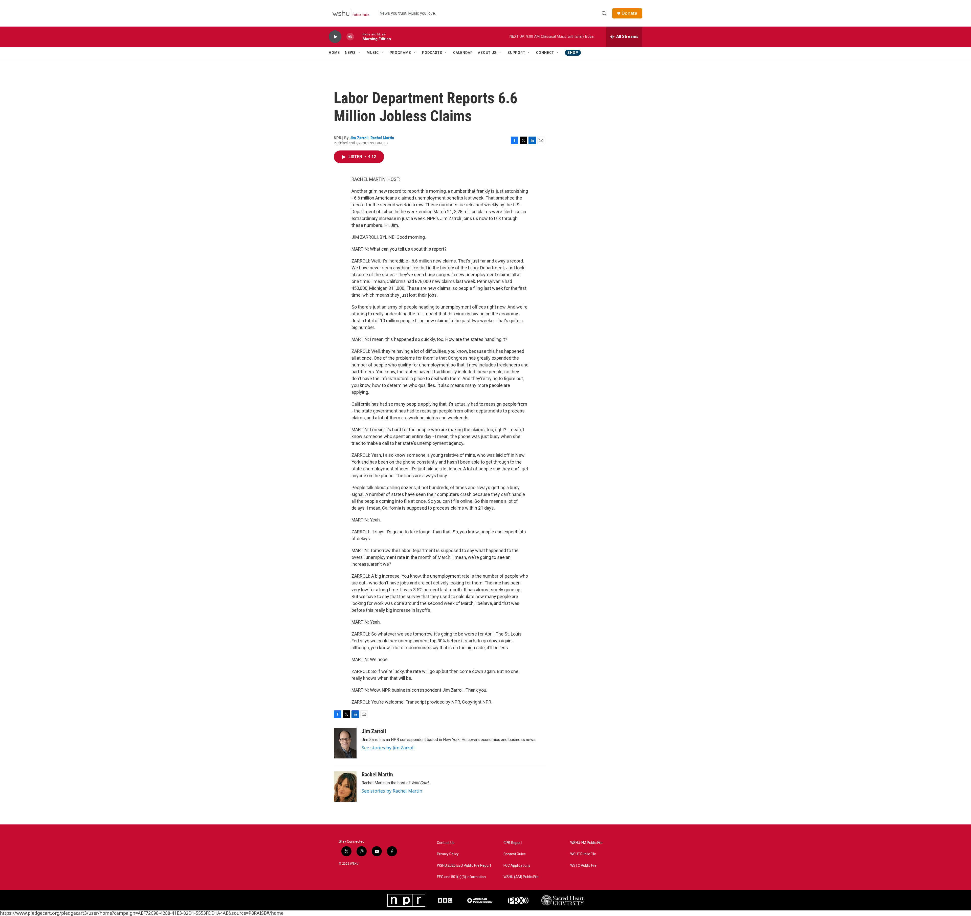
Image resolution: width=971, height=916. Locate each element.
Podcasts (432, 53)
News (350, 53)
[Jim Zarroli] (345, 743)
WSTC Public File (583, 865)
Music (373, 53)
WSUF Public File (583, 854)
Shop (572, 53)
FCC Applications (516, 865)
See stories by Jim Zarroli (388, 748)
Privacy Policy (448, 854)
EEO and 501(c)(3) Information (461, 877)
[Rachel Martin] (345, 786)
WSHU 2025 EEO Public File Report (464, 865)
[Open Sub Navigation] (360, 53)
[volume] (350, 36)
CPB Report (512, 843)
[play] (335, 37)
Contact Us (445, 843)
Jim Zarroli (359, 137)
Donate (629, 13)
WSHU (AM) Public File (521, 877)
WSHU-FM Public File (586, 843)
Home (334, 53)
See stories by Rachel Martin (392, 791)
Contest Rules (514, 854)
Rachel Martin (382, 137)
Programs (400, 53)
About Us (487, 53)
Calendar (463, 53)
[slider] (358, 36)
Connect (545, 53)
